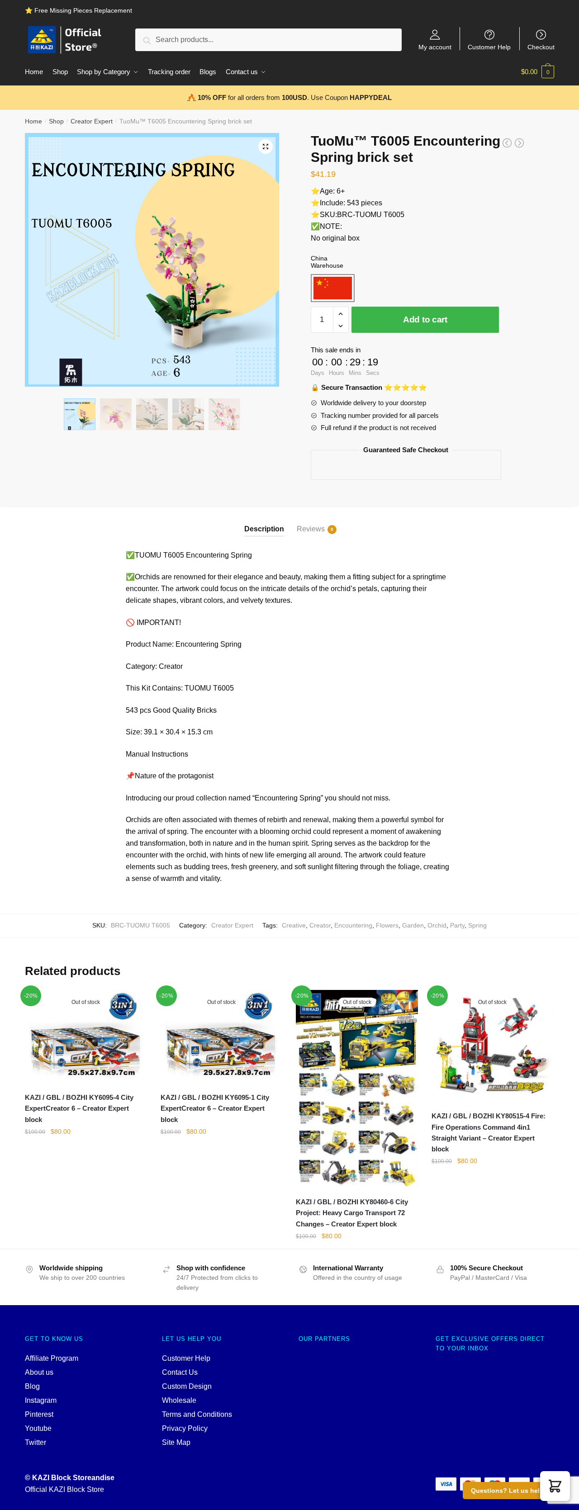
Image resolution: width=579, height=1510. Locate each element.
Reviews (311, 529)
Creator (320, 925)
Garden (413, 925)
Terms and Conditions (197, 1414)
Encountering (353, 925)
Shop (56, 121)
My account (434, 46)
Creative (294, 925)
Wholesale (179, 1400)
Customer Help (489, 46)
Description (264, 529)
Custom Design (187, 1386)
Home (33, 121)
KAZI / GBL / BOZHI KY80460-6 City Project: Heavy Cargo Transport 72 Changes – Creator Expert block (352, 1213)
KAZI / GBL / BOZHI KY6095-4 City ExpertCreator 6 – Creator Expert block (79, 1108)
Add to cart (425, 319)
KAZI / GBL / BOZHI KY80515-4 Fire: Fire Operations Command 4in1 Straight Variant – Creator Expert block (489, 1132)
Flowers (387, 925)
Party (457, 925)
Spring (477, 925)
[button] (555, 1486)
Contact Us (180, 1372)
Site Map (176, 1442)
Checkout (541, 46)
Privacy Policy (185, 1428)
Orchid (436, 925)
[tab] (264, 521)
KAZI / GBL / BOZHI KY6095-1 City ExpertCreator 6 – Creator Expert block (215, 1108)
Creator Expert (92, 121)
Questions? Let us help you (514, 1490)
